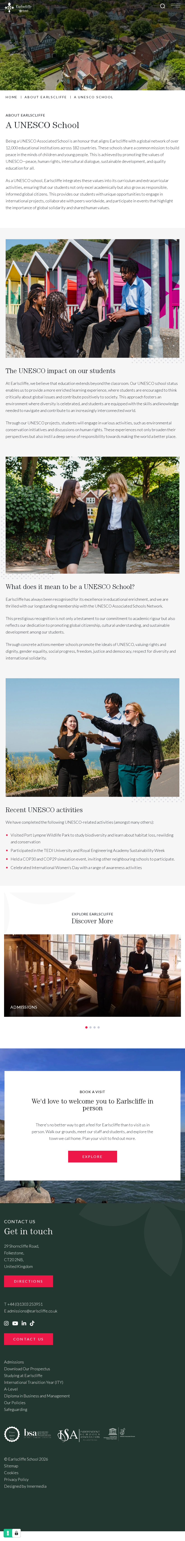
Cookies (11, 1472)
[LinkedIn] (24, 1323)
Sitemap (11, 1465)
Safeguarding (15, 1409)
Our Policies (14, 1402)
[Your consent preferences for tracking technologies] (16, 1533)
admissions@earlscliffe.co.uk (32, 1310)
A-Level (11, 1389)
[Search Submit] (162, 6)
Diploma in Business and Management (37, 1395)
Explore (92, 1156)
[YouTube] (15, 1323)
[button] (86, 1027)
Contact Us (28, 1339)
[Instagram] (6, 1323)
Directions (28, 1281)
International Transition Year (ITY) (33, 1382)
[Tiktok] (32, 1323)
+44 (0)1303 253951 (25, 1304)
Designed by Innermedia (25, 1486)
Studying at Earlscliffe (23, 1375)
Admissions (14, 1361)
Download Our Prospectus (27, 1368)
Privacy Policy (16, 1479)
